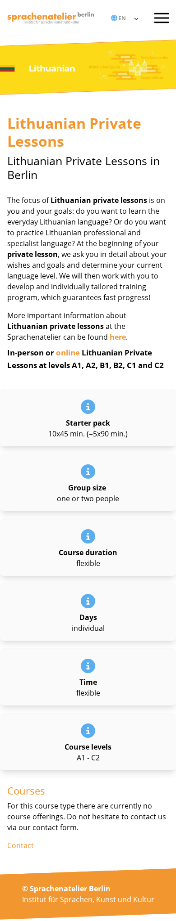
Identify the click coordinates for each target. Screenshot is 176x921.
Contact (20, 845)
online (68, 352)
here (118, 337)
